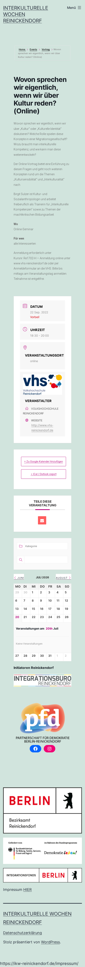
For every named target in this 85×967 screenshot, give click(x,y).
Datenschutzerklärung (22, 933)
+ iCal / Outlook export (44, 473)
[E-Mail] (42, 520)
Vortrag (46, 49)
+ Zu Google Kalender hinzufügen (43, 461)
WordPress (50, 942)
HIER (27, 889)
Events (33, 49)
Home (22, 49)
